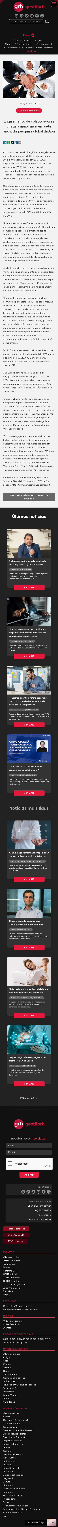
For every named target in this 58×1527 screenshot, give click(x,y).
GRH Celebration (11, 1281)
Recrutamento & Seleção (15, 1505)
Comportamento (44, 44)
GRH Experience (11, 1277)
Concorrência (13, 47)
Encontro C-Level (12, 1287)
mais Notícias (29, 1098)
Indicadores (9, 1381)
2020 (47, 1339)
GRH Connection (11, 1260)
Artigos (38, 40)
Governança (9, 1457)
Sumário (7, 1398)
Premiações (9, 1263)
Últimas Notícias (22, 40)
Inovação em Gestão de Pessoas (19, 1384)
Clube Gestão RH (11, 1324)
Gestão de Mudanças (14, 1377)
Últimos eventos (11, 1257)
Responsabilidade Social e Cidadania (21, 1509)
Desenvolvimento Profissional (39, 47)
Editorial (7, 1367)
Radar (6, 1502)
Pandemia (8, 1492)
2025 (12, 1339)
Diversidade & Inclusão (14, 1437)
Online (6, 1294)
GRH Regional (10, 1274)
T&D (5, 1516)
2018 (12, 1342)
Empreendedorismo (13, 1444)
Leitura (6, 1481)
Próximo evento (26, 21)
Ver (29, 587)
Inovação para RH (11, 1468)
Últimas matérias (11, 1353)
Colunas (7, 1364)
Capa (5, 1360)
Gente (6, 1371)
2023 (27, 1339)
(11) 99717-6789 (43, 1210)
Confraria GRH (10, 1270)
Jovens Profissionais (13, 1474)
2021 (40, 1339)
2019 (5, 1342)
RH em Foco (9, 1391)
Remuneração (10, 1388)
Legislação (8, 1478)
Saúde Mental (10, 1395)
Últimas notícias (11, 1413)
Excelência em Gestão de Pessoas (20, 1309)
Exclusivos (8, 1291)
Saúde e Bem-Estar (13, 1512)
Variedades (9, 1401)
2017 (18, 1342)
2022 (34, 1339)
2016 (24, 1342)
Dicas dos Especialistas (14, 1433)
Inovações (8, 1471)
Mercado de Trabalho (14, 1488)
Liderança (8, 1485)
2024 (20, 1339)
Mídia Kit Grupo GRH (13, 1320)
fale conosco (44, 1214)
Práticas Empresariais (14, 1495)
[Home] (29, 7)
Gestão (7, 1450)
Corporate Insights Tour (14, 1284)
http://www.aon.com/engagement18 (31, 484)
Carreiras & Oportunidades (18, 44)
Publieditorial (9, 1498)
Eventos (7, 1327)
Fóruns (6, 1267)
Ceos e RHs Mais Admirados (17, 1306)
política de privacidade (39, 1219)
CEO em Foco (10, 1374)
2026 (6, 1339)
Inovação (7, 1464)
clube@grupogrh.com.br (38, 1205)
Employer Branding (12, 1440)
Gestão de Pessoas (29, 110)
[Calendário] (47, 20)
